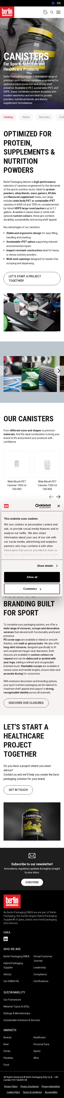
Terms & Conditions (32, 1092)
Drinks (7, 1051)
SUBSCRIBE (32, 882)
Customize (30, 588)
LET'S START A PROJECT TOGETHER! (25, 278)
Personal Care (41, 1044)
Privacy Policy (11, 1086)
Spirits (37, 1051)
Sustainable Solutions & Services (22, 1020)
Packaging (42, 24)
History (7, 974)
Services (44, 117)
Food (6, 1064)
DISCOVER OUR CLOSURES (26, 703)
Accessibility (51, 1092)
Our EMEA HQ (11, 981)
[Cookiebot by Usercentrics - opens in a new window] (37, 506)
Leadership (39, 967)
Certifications (40, 981)
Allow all (32, 577)
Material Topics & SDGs (16, 1006)
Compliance (40, 974)
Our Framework (12, 999)
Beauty (8, 1037)
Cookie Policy (13, 1092)
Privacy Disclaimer (29, 1086)
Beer (6, 1044)
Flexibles (8, 1057)
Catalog (8, 117)
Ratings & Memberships (17, 1013)
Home (26, 117)
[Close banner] (58, 506)
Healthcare (27, 24)
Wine (36, 1057)
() (55, 3)
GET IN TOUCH (18, 790)
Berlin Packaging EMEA (17, 956)
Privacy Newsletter (51, 1086)
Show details (45, 565)
